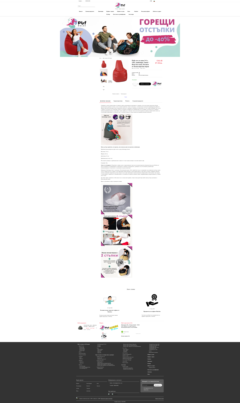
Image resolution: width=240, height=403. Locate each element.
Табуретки (80, 360)
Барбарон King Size (100, 360)
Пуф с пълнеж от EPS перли (107, 58)
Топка (98, 348)
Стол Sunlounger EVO (83, 368)
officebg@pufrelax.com (117, 383)
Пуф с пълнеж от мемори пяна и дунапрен (105, 354)
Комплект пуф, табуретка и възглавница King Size (106, 365)
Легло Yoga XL (125, 349)
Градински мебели (152, 367)
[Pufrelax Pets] (104, 336)
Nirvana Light (82, 347)
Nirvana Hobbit (82, 348)
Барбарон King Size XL (101, 356)
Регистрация (89, 383)
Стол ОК (98, 345)
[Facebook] (158, 1)
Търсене (88, 388)
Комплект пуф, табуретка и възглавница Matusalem (132, 346)
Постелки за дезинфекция (119, 14)
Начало (80, 11)
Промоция (100, 11)
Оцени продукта (123, 93)
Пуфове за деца (120, 11)
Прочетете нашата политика (106, 398)
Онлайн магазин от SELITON (120, 401)
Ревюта (127, 101)
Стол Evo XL (125, 361)
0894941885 (116, 385)
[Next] (96, 328)
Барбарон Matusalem (100, 367)
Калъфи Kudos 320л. (153, 346)
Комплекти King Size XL (101, 359)
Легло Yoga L (125, 350)
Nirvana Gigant (82, 350)
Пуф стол (80, 364)
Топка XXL (99, 352)
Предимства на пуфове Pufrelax (152, 311)
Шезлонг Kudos (125, 362)
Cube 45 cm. (82, 363)
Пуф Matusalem (100, 368)
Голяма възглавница (82, 354)
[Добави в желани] (161, 80)
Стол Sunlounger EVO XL (101, 344)
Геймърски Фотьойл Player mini (128, 357)
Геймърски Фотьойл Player (127, 358)
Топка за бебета (100, 349)
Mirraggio (99, 346)
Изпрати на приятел (115, 93)
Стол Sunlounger (82, 366)
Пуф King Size (99, 362)
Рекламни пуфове (145, 11)
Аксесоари (131, 14)
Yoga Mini (125, 351)
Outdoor (136, 11)
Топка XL (99, 351)
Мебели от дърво (157, 11)
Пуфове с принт (110, 11)
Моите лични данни (159, 398)
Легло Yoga (125, 348)
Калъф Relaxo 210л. (152, 348)
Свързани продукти (137, 101)
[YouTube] (161, 1)
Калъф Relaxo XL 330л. (153, 349)
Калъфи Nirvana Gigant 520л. (154, 345)
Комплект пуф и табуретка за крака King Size (105, 364)
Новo (129, 11)
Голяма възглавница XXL (127, 354)
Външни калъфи (125, 366)
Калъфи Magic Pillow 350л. (154, 347)
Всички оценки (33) (125, 336)
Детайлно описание (105, 101)
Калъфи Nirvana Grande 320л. (154, 344)
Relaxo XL (81, 358)
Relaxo (81, 357)
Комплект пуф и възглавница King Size (104, 363)
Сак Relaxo (81, 356)
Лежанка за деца (125, 355)
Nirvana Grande (82, 349)
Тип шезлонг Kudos (82, 353)
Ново (149, 374)
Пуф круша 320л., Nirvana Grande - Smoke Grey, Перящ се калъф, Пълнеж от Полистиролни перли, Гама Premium (90, 326)
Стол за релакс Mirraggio (127, 359)
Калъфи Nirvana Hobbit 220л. (128, 369)
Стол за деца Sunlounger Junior (85, 367)
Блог (98, 383)
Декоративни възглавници (153, 352)
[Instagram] (160, 1)
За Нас (77, 388)
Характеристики (118, 101)
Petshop (108, 14)
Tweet (125, 97)
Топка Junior (99, 350)
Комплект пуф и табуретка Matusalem (129, 344)
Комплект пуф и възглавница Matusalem (130, 345)
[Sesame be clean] (114, 327)
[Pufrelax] (104, 328)
